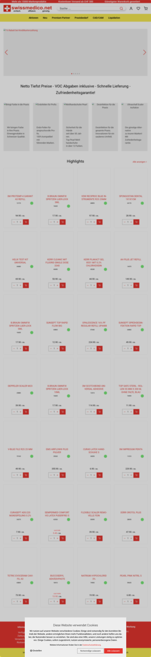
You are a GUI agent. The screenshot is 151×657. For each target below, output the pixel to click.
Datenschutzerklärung (91, 645)
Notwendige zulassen (90, 651)
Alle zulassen (113, 651)
